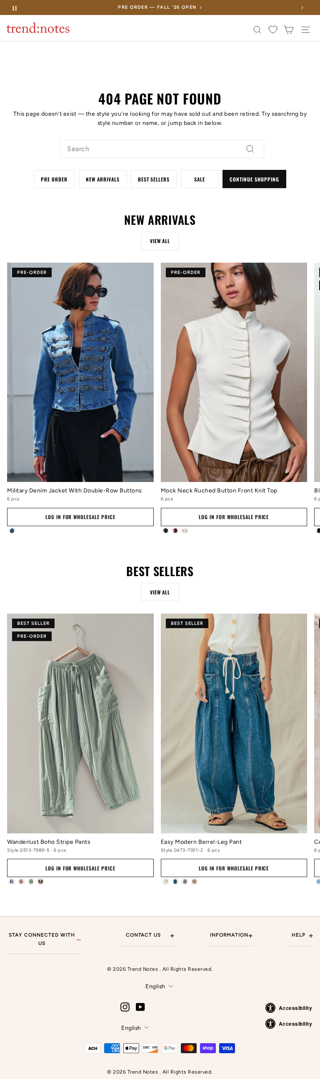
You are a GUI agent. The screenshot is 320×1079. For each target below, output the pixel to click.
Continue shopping (254, 179)
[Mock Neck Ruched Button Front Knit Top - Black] (165, 530)
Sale (199, 179)
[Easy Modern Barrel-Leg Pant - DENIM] (175, 881)
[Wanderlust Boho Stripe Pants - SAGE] (31, 881)
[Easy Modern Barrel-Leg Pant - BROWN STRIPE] (194, 881)
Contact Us (150, 935)
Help (302, 935)
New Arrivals (103, 179)
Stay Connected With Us (45, 939)
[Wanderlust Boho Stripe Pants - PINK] (21, 881)
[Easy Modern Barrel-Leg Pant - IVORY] (165, 881)
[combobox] (162, 149)
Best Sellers (154, 179)
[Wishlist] (273, 29)
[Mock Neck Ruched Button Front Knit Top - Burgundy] (175, 530)
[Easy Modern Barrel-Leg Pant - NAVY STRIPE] (185, 881)
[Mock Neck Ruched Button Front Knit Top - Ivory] (185, 530)
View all (160, 240)
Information (231, 935)
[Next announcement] (302, 7)
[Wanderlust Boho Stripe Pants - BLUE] (12, 881)
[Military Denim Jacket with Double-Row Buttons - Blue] (12, 530)
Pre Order (54, 179)
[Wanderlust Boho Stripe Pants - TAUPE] (41, 881)
